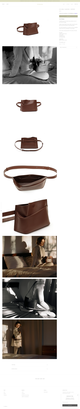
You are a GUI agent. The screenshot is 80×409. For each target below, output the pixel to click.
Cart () (76, 4)
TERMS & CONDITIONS (25, 396)
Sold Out (68, 16)
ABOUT (3, 4)
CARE (22, 392)
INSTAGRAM (46, 392)
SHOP (8, 4)
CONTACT (5, 395)
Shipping (13, 364)
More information (63, 47)
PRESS (5, 393)
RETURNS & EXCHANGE (25, 395)
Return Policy (14, 368)
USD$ (63, 4)
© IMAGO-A (5, 406)
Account (68, 4)
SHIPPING (23, 393)
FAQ (4, 392)
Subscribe (70, 405)
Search (72, 4)
